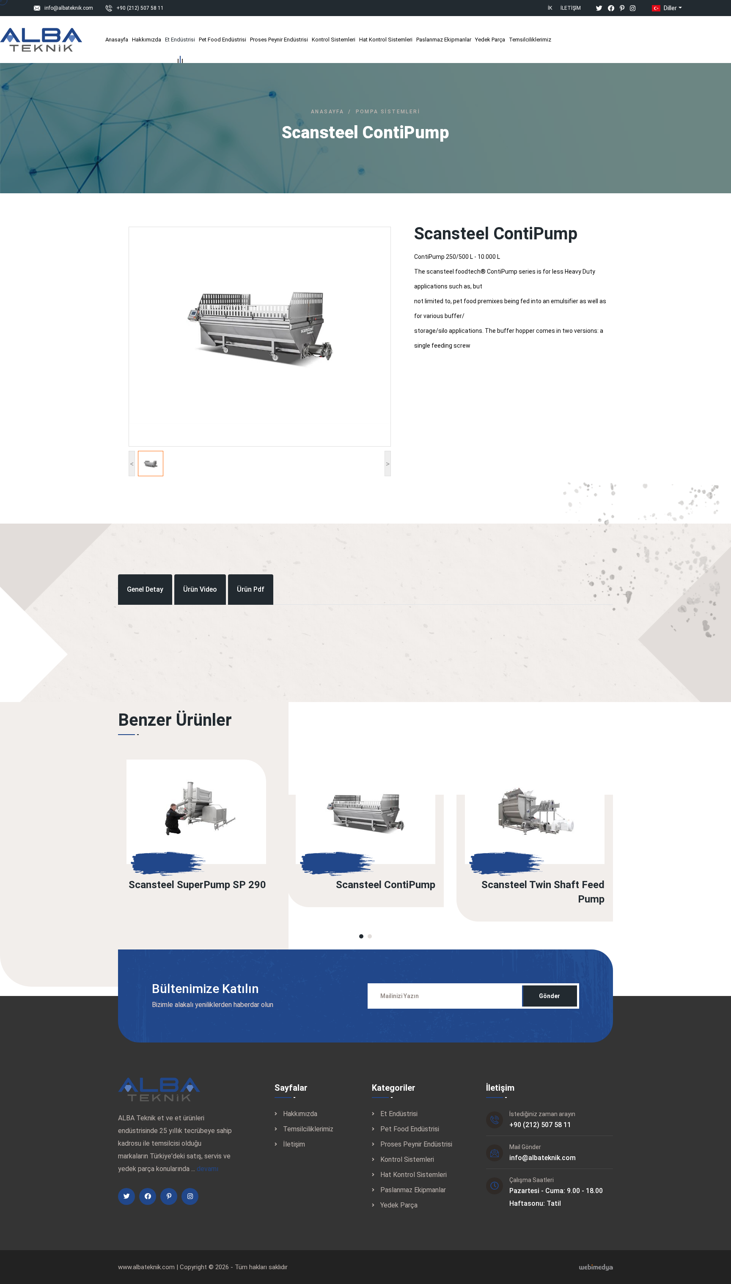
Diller (669, 8)
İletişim (571, 8)
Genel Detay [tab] (145, 589)
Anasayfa (116, 39)
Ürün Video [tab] (200, 589)
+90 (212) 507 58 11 (140, 8)
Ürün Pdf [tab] (250, 589)
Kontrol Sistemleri (333, 39)
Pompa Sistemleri (388, 112)
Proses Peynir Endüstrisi (279, 39)
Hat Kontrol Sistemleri (385, 39)
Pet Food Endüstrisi (222, 39)
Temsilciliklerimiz (530, 39)
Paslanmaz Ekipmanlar (443, 39)
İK (550, 8)
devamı (207, 1169)
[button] (361, 936)
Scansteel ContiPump (385, 885)
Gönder (549, 996)
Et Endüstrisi (180, 39)
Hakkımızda (146, 39)
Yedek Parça (490, 39)
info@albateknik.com (68, 8)
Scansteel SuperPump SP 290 (197, 885)
